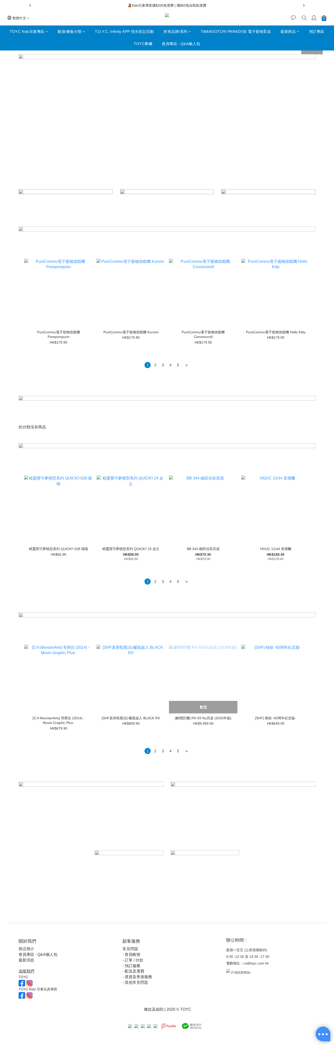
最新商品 (288, 31)
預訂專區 (316, 31)
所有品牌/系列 (176, 31)
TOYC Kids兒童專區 (27, 31)
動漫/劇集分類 (70, 31)
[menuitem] (148, 365)
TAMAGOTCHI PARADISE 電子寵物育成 (236, 31)
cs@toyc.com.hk (256, 963)
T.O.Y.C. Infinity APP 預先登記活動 (124, 31)
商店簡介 (26, 949)
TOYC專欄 (143, 44)
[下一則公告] (304, 5)
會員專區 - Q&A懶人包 (181, 44)
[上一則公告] (30, 5)
